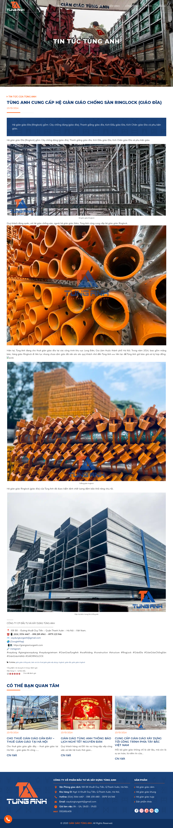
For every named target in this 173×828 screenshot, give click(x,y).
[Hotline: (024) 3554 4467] (8, 819)
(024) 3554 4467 (76, 797)
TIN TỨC (148, 6)
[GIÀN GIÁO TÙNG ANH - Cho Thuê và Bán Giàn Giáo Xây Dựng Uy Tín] (23, 6)
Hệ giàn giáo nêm (145, 787)
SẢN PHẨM (97, 6)
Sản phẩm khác (144, 802)
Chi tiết (12, 755)
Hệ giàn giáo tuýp (145, 797)
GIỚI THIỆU (80, 6)
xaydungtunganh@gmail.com (26, 638)
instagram (15, 649)
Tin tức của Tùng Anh (22, 96)
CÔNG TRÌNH (132, 6)
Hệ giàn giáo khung (146, 792)
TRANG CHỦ (63, 6)
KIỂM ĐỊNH (114, 6)
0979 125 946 (108, 797)
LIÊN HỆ (162, 6)
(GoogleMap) (17, 642)
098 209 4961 (93, 797)
